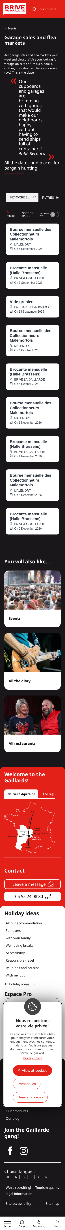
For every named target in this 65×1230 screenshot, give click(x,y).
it (31, 1177)
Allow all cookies (34, 1070)
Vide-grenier (21, 302)
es (23, 1177)
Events (12, 28)
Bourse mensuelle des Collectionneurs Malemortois (30, 234)
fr (7, 1177)
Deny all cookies (30, 1097)
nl (47, 1177)
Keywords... (20, 197)
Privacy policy (32, 1058)
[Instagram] (23, 1150)
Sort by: (28, 214)
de (39, 1177)
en (15, 1177)
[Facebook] (10, 1150)
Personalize (27, 1084)
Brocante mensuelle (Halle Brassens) (28, 270)
